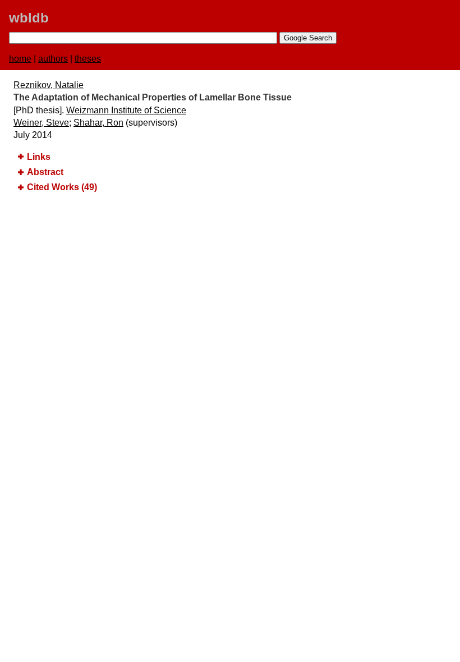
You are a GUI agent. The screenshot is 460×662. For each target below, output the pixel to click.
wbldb (29, 17)
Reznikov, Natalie (48, 85)
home (20, 58)
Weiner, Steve (41, 122)
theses (88, 58)
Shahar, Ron (98, 122)
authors (53, 58)
